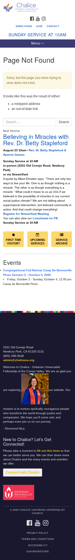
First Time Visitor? (13, 241)
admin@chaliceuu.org (18, 360)
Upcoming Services (37, 241)
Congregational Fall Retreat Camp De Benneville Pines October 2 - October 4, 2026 (37, 273)
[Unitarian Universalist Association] (19, 492)
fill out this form (48, 450)
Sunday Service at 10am (37, 34)
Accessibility (38, 545)
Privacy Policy (37, 533)
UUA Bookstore (37, 551)
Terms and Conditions (37, 539)
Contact (53, 26)
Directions (24, 26)
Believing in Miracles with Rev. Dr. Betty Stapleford (36, 139)
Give (39, 26)
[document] (37, 177)
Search (64, 122)
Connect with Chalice (22, 472)
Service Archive (62, 241)
